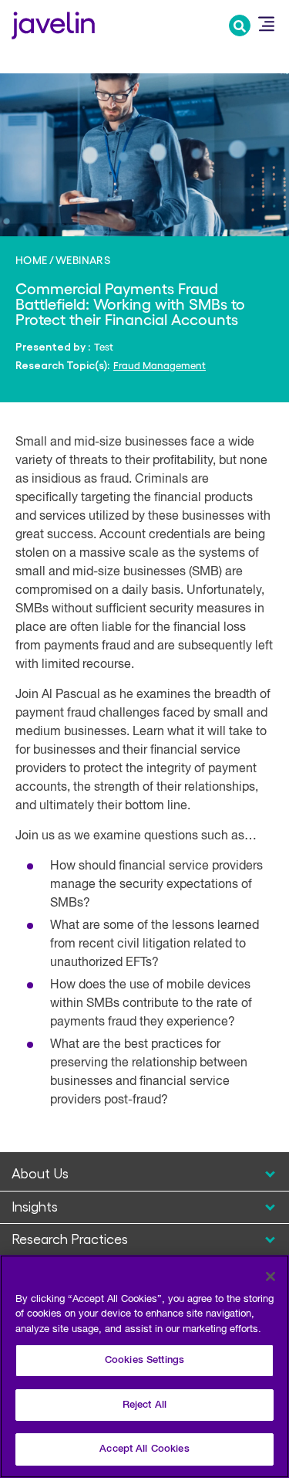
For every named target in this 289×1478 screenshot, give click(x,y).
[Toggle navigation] (265, 24)
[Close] (270, 1276)
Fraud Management (159, 365)
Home (31, 259)
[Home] (53, 23)
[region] (144, 1366)
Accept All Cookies (144, 1449)
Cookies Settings (144, 1360)
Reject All (144, 1405)
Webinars (82, 259)
